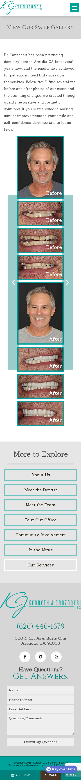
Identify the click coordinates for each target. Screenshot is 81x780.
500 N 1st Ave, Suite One (40, 641)
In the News (41, 549)
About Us (40, 474)
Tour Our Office (40, 519)
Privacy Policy (65, 765)
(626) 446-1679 (40, 626)
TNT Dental (50, 765)
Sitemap (63, 762)
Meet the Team (40, 504)
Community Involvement (41, 534)
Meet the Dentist (40, 489)
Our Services (40, 565)
